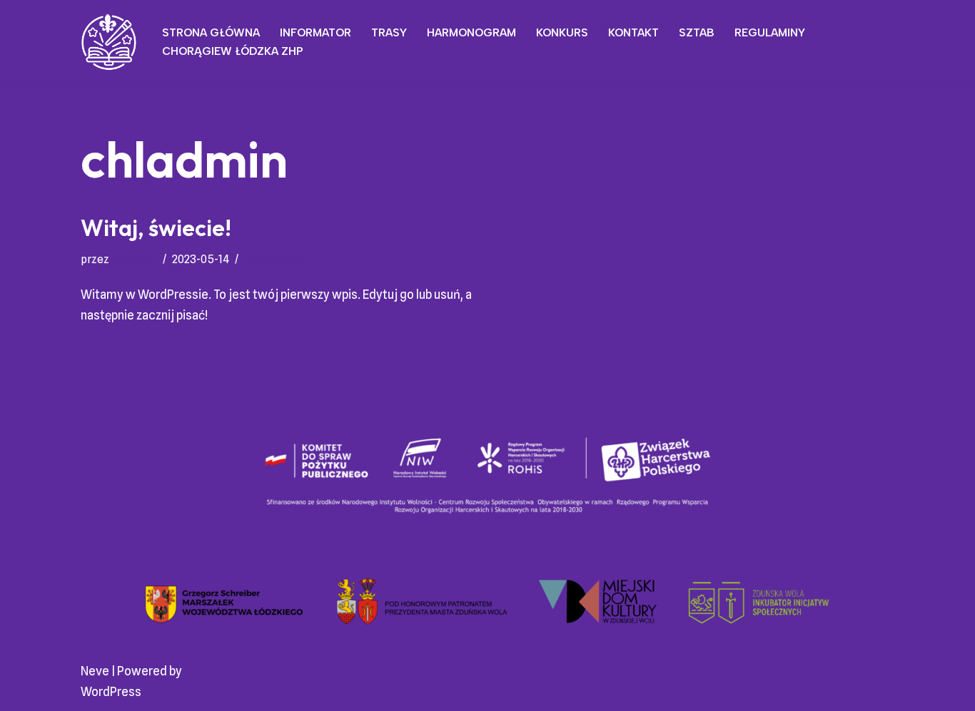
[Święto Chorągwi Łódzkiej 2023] (109, 42)
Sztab (696, 32)
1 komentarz (274, 259)
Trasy (389, 32)
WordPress (111, 692)
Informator (315, 32)
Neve (95, 671)
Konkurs (562, 32)
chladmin (134, 259)
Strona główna (211, 32)
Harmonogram (471, 32)
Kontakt (633, 32)
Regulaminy (769, 32)
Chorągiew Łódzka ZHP (232, 51)
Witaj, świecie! (156, 227)
